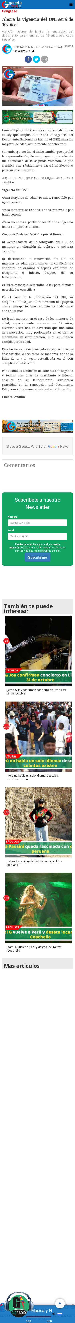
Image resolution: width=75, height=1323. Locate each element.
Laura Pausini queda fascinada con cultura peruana (34, 863)
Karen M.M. (26, 47)
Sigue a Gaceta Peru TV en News (38, 446)
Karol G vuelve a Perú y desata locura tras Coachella (34, 948)
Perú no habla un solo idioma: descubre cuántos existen (33, 777)
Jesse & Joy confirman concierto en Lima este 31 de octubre (37, 691)
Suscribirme (37, 557)
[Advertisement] (37, 1130)
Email (11, 530)
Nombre (12, 517)
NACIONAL (68, 46)
